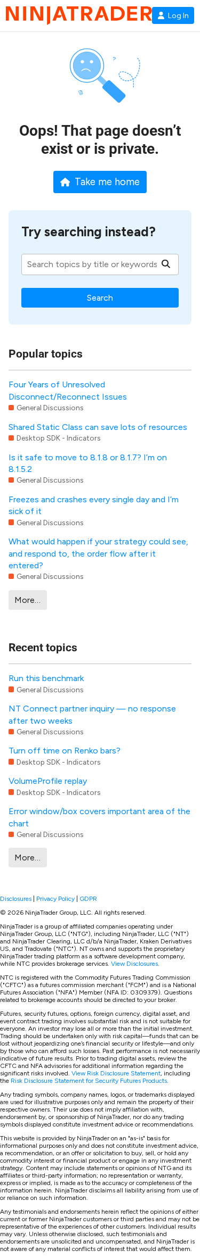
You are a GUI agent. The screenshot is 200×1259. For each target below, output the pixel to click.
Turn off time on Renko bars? (65, 751)
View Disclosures (134, 963)
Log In (178, 15)
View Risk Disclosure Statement (116, 1073)
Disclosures (15, 898)
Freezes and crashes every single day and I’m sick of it (94, 505)
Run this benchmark (46, 678)
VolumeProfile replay (48, 781)
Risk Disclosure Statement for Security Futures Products (89, 1080)
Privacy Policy (55, 898)
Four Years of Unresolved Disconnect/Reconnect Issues (68, 390)
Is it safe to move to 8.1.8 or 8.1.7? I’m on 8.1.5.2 (88, 463)
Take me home (107, 182)
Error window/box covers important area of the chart (99, 817)
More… (27, 600)
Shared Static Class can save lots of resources (98, 427)
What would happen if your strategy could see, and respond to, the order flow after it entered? (98, 553)
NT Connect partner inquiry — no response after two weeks (92, 714)
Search (100, 298)
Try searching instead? (88, 231)
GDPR (88, 898)
